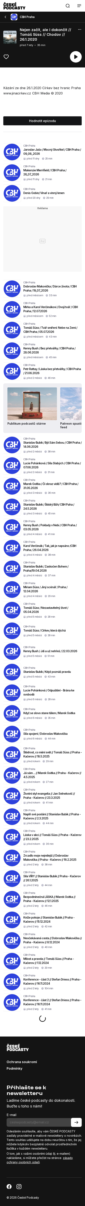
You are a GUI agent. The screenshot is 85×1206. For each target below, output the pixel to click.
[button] (67, 5)
